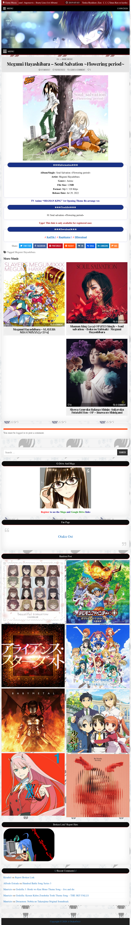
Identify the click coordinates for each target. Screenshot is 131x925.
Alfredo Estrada (11, 883)
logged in (20, 432)
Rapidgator (65, 237)
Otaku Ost (65, 536)
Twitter (27, 245)
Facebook (41, 245)
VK (82, 245)
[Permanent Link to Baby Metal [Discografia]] (33, 720)
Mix (115, 245)
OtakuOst (45, 70)
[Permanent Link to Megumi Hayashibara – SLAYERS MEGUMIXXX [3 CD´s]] (34, 294)
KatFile (51, 237)
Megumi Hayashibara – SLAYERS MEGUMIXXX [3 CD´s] (34, 330)
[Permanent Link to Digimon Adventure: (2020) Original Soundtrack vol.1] (98, 592)
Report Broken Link (24, 877)
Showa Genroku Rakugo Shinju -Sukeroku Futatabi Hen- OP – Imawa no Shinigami (97, 411)
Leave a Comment (77, 70)
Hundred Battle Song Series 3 (37, 883)
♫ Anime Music (66, 59)
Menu (10, 8)
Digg (92, 245)
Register (45, 512)
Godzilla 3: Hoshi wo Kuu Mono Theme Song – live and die (45, 889)
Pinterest (56, 245)
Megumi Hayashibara (25, 252)
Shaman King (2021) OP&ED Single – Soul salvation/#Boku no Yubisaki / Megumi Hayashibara (96, 329)
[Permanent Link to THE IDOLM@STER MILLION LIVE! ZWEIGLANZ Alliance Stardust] (33, 655)
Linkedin (104, 245)
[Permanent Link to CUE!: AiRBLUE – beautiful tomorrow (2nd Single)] (33, 591)
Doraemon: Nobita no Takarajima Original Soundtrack (42, 901)
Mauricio (7, 889)
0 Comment (58, 325)
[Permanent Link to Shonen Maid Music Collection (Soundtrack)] (98, 721)
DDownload (81, 237)
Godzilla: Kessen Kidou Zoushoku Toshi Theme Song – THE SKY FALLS (52, 895)
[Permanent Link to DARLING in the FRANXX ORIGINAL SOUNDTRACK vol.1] (33, 784)
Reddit (71, 245)
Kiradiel (7, 877)
